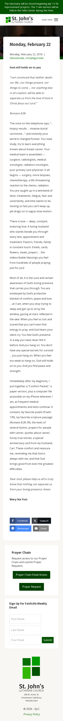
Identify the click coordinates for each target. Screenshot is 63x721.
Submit (47, 640)
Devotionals (17, 58)
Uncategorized (34, 58)
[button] (50, 19)
